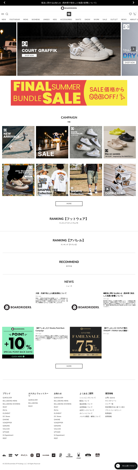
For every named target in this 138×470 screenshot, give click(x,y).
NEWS (124, 19)
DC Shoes (6, 416)
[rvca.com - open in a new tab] (24, 455)
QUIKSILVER (7, 398)
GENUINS (6, 426)
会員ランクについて (87, 410)
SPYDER (6, 432)
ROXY (5, 407)
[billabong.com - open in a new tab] (10, 455)
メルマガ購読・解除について (90, 416)
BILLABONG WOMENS (11, 404)
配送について (84, 401)
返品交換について (86, 404)
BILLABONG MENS (10, 401)
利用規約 (108, 413)
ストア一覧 (109, 404)
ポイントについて (86, 413)
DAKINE (6, 419)
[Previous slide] (4, 2)
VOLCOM (6, 429)
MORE (69, 203)
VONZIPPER (7, 423)
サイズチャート (111, 401)
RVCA (5, 410)
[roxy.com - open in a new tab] (16, 455)
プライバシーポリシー (113, 410)
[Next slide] (133, 2)
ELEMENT (6, 413)
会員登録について (86, 407)
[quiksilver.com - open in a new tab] (4, 455)
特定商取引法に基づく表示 (115, 407)
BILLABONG (33, 403)
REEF (5, 438)
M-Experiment (8, 435)
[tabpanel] (71, 49)
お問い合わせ (110, 398)
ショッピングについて (88, 398)
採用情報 (108, 416)
